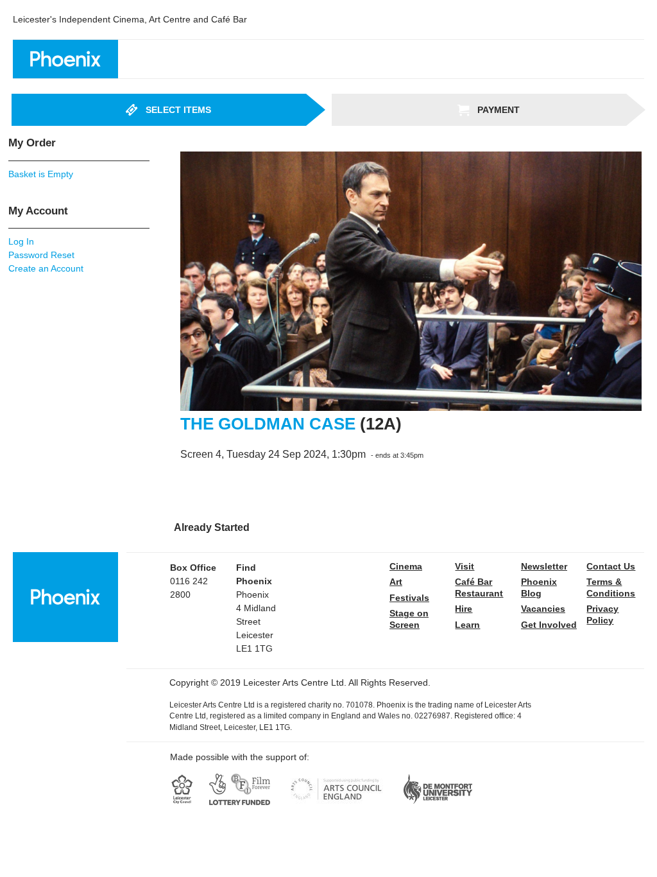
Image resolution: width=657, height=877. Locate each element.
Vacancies (543, 608)
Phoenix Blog (539, 587)
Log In (21, 241)
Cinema (405, 566)
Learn (467, 625)
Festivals (409, 598)
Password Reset (41, 255)
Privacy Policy (602, 614)
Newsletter (544, 566)
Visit (464, 566)
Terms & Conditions (610, 587)
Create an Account (45, 268)
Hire (463, 608)
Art (395, 582)
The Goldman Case (267, 423)
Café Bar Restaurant (479, 587)
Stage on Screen (409, 619)
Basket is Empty (40, 174)
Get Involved (549, 625)
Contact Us (610, 566)
